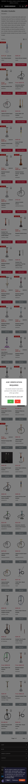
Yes (10, 401)
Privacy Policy (10, 777)
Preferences (15, 780)
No (17, 401)
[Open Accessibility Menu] (3, 781)
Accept (22, 780)
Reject (8, 780)
